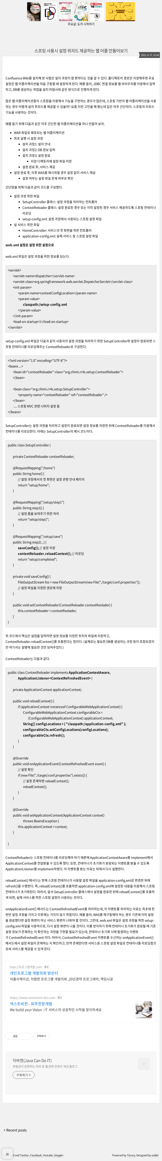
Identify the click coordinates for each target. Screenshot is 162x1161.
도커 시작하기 (85, 24)
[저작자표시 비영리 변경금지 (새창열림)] (55, 1036)
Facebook (36, 1155)
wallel (154, 1155)
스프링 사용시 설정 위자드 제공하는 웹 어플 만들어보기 (81, 51)
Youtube (48, 1155)
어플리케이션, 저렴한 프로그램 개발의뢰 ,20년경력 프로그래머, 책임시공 (61, 978)
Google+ (59, 1155)
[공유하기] (21, 1036)
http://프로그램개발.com (26, 967)
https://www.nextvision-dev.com (32, 997)
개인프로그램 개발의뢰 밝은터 (34, 973)
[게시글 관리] (26, 1036)
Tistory (131, 1155)
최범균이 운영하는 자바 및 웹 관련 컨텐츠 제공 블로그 (45, 1066)
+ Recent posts (15, 1129)
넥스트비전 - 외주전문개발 (31, 1003)
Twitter (24, 1155)
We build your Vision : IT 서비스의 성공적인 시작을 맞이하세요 (56, 1009)
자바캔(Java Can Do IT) (32, 1060)
